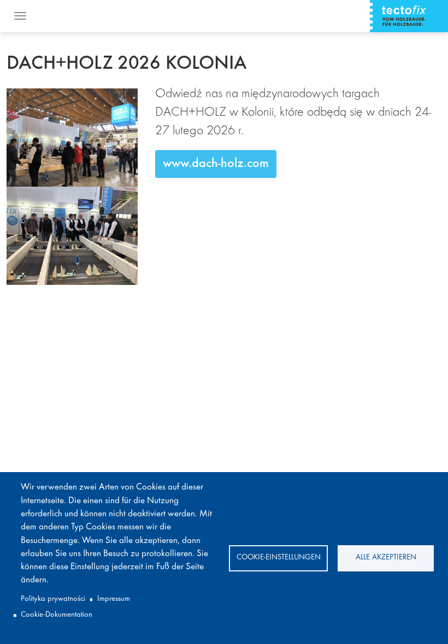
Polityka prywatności (53, 599)
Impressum (113, 599)
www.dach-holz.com (216, 163)
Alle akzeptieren (386, 557)
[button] (72, 137)
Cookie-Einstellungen (279, 557)
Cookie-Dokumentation (56, 615)
